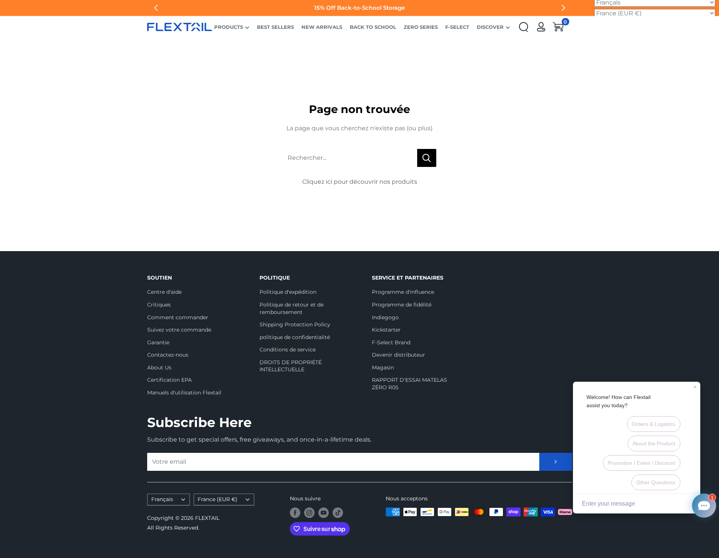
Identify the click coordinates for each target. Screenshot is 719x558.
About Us (159, 367)
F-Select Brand (391, 342)
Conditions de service (288, 349)
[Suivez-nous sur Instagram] (309, 512)
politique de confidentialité (295, 337)
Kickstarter (386, 329)
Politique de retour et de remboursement (292, 308)
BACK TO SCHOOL (373, 27)
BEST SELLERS (275, 27)
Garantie (158, 342)
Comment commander (177, 317)
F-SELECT (457, 27)
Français (162, 499)
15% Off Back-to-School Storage (359, 7)
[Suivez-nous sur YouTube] (323, 512)
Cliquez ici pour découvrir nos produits (359, 181)
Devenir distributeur (398, 354)
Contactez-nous (167, 354)
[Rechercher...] (426, 158)
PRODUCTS (228, 27)
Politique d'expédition (288, 292)
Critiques (159, 304)
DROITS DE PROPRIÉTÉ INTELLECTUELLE (291, 366)
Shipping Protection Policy (295, 324)
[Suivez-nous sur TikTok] (338, 512)
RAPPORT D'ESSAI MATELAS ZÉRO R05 (409, 383)
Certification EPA (169, 379)
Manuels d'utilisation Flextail (184, 392)
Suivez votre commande (179, 329)
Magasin (383, 367)
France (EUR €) (217, 499)
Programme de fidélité (401, 304)
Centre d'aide (164, 292)
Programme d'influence (403, 292)
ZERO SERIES (421, 27)
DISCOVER (490, 27)
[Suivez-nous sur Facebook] (295, 512)
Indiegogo (385, 317)
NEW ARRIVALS (321, 27)
